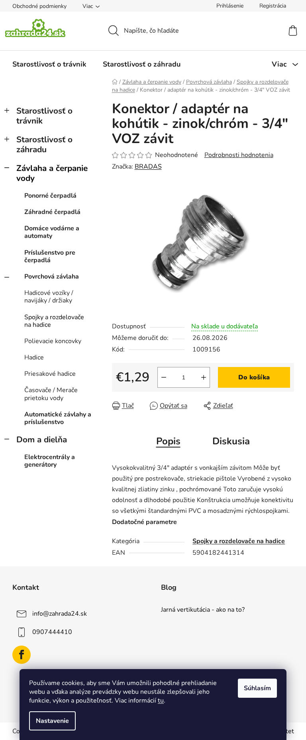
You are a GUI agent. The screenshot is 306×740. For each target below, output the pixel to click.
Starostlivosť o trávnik (44, 115)
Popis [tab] (168, 441)
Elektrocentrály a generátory (49, 461)
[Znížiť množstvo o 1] (164, 377)
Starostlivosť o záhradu (44, 144)
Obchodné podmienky (39, 6)
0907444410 (52, 631)
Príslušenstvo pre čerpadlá (49, 256)
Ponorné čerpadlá (50, 195)
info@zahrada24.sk (59, 613)
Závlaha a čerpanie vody (52, 173)
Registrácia (272, 6)
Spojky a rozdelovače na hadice (54, 321)
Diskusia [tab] (231, 441)
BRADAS (148, 166)
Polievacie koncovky (52, 341)
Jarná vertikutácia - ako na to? (203, 610)
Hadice (34, 357)
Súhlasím (257, 688)
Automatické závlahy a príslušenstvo (57, 418)
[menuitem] (49, 64)
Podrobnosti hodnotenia (238, 155)
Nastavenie (52, 720)
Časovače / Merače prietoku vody (51, 394)
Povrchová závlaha (51, 276)
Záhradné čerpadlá (52, 212)
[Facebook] (21, 655)
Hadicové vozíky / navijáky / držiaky (48, 297)
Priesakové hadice (50, 373)
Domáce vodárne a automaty (51, 232)
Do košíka (254, 377)
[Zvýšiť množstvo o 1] (204, 377)
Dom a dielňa (41, 439)
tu (161, 700)
